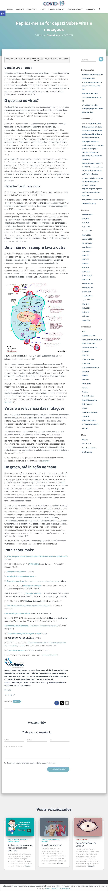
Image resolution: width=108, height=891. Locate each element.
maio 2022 (85, 223)
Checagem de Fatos (88, 335)
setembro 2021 (87, 247)
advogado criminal (88, 200)
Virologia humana (33, 593)
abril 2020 (85, 316)
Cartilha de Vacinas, (16, 650)
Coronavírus (86, 351)
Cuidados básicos (88, 359)
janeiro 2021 (86, 279)
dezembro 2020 (87, 284)
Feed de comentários (89, 448)
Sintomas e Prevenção (89, 412)
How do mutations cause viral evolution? (28, 606)
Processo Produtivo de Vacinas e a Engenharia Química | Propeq (92, 181)
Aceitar (47, 888)
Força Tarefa (86, 384)
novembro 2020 (87, 288)
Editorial (10, 9)
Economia (85, 371)
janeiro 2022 (86, 235)
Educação (85, 380)
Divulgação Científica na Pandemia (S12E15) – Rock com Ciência (92, 145)
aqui (63, 482)
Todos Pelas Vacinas (89, 420)
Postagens (20, 9)
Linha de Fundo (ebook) (75, 9)
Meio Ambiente (87, 404)
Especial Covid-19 (50, 655)
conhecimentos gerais (89, 347)
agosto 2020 (86, 300)
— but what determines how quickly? (31, 626)
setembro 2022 (87, 215)
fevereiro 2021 (87, 275)
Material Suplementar (89, 400)
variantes (8, 402)
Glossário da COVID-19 (56, 9)
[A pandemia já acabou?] (54, 827)
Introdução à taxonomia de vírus (20, 576)
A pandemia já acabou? (90, 93)
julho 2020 (85, 304)
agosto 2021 (86, 251)
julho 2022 (85, 219)
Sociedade (85, 416)
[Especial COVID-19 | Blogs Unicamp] (54, 3)
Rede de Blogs (90, 9)
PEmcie (84, 408)
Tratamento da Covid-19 (90, 424)
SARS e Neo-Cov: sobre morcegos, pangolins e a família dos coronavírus (92, 108)
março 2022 (86, 227)
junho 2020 (86, 308)
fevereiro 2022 (87, 231)
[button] (2, 13)
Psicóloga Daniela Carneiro (91, 163)
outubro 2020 (86, 292)
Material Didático (88, 396)
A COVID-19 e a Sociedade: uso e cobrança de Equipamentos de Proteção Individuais (92, 170)
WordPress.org (87, 452)
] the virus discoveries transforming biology (32, 581)
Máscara (85, 392)
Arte (83, 331)
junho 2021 (86, 259)
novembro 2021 (87, 243)
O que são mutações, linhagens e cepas (24, 633)
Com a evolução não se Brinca (17, 613)
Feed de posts (87, 444)
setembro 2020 (87, 296)
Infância (85, 388)
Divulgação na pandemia (90, 367)
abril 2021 (85, 267)
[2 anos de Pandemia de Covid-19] (88, 827)
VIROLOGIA (34, 564)
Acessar (85, 440)
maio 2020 (85, 312)
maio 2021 (85, 263)
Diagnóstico (86, 363)
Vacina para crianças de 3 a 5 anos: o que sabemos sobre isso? (92, 85)
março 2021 (86, 271)
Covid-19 (16, 701)
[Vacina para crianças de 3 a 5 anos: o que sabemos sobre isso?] (20, 827)
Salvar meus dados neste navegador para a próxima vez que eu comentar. (31, 763)
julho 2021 (85, 255)
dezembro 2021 (87, 239)
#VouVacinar (31, 9)
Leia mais (28, 866)
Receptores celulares (16, 572)
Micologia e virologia (32, 586)
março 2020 (86, 320)
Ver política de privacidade (61, 888)
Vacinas (85, 428)
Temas (42, 9)
